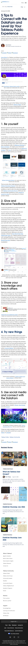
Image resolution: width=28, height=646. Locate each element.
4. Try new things (12, 332)
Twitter (3, 432)
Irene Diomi (4, 57)
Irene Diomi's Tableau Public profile (11, 86)
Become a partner (7, 600)
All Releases (5, 615)
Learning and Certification (9, 610)
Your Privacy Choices (15, 633)
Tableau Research (7, 563)
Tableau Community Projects (8, 180)
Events (4, 590)
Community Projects (7, 583)
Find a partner (6, 598)
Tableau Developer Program (8, 186)
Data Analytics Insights (8, 561)
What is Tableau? (7, 553)
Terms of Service (10, 627)
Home (3, 6)
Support (5, 605)
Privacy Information (19, 627)
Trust (6, 625)
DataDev (5, 580)
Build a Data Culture (7, 558)
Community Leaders (7, 578)
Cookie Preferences (19, 630)
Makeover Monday (19, 145)
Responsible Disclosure (9, 630)
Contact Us (5, 565)
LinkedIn (8, 432)
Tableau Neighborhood (8, 585)
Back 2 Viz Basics (5, 147)
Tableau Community (15, 437)
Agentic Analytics (7, 556)
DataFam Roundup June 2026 (12, 539)
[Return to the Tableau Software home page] (6, 1)
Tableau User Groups (8, 575)
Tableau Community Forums (10, 190)
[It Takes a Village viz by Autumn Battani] (14, 374)
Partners (5, 595)
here (9, 150)
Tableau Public (9, 6)
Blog (6, 6)
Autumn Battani (9, 348)
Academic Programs (7, 588)
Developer (14, 625)
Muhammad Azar (5, 240)
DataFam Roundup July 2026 (14, 507)
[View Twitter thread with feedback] (14, 272)
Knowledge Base (7, 608)
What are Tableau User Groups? (11, 473)
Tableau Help (6, 613)
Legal (5, 627)
